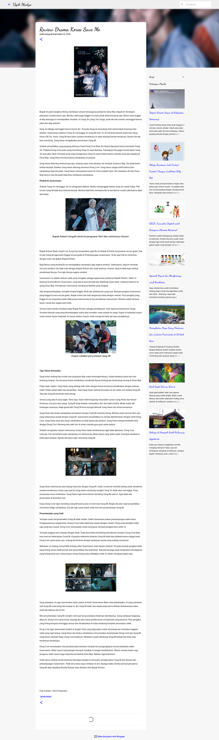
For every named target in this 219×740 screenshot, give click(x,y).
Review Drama (46, 696)
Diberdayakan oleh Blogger (111, 736)
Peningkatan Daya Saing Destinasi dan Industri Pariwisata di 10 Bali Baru (166, 334)
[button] (41, 39)
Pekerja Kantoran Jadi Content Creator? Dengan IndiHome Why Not (165, 171)
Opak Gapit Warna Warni (162, 386)
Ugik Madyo (22, 4)
